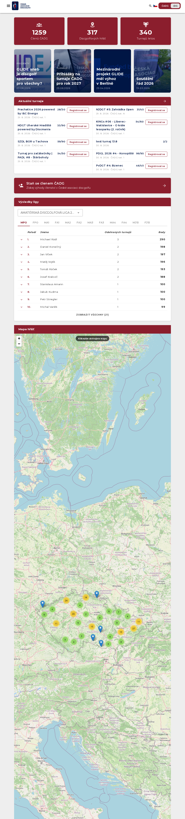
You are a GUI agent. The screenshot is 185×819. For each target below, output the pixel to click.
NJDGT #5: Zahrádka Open (115, 109)
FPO (35, 222)
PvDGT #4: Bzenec (109, 165)
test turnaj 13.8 (106, 141)
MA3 (90, 222)
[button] (100, 629)
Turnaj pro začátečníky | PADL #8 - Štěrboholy (35, 155)
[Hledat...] (150, 6)
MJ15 (136, 222)
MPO (24, 222)
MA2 (68, 222)
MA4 (113, 222)
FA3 (101, 222)
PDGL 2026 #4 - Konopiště (115, 153)
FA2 (79, 222)
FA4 (124, 222)
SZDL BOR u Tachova (33, 141)
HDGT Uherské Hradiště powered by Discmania (34, 127)
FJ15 (147, 222)
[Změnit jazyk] (155, 6)
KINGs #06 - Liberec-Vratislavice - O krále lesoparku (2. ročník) (111, 125)
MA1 (46, 222)
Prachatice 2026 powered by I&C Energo (36, 111)
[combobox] (50, 212)
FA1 (57, 222)
